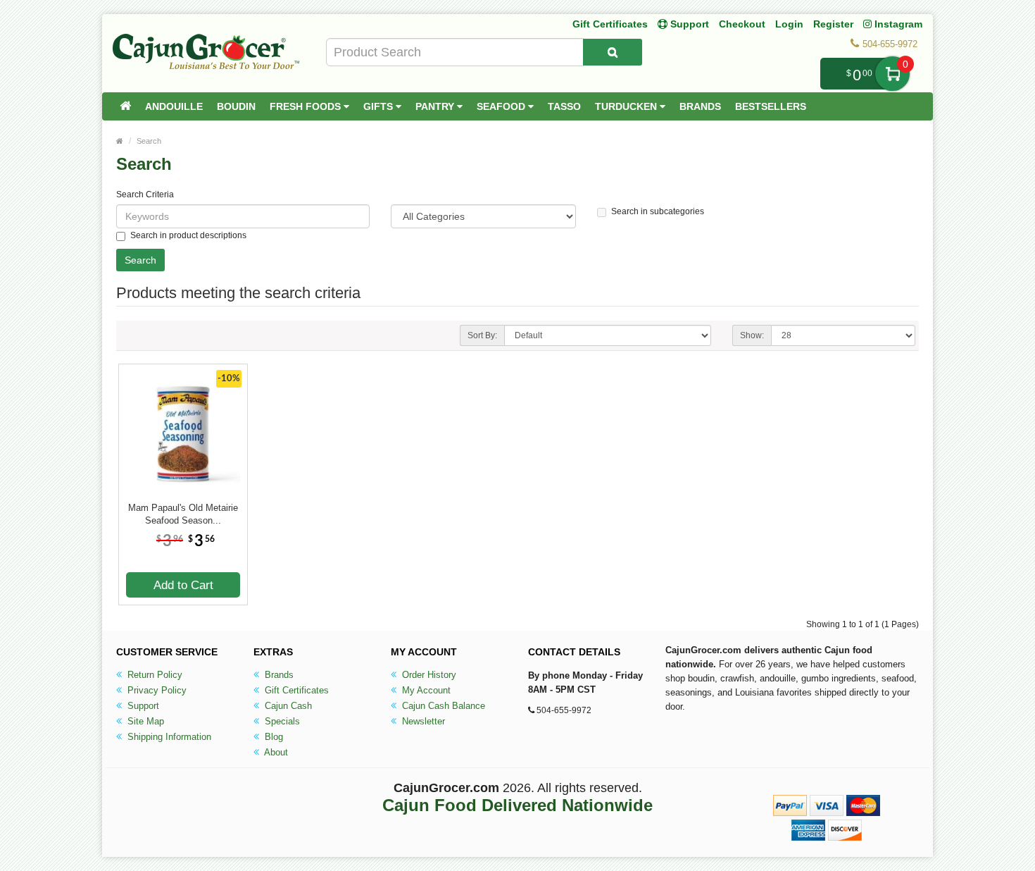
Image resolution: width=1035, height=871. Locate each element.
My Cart (892, 73)
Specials (281, 721)
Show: (752, 335)
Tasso (564, 106)
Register (833, 24)
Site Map (144, 721)
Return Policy (153, 674)
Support (142, 705)
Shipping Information (168, 736)
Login (789, 24)
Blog (272, 736)
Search (149, 141)
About (275, 752)
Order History (427, 674)
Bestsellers (770, 106)
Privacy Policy (156, 690)
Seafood (502, 106)
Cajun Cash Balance (442, 705)
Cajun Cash (287, 705)
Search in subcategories (657, 211)
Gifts (379, 106)
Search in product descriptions (188, 235)
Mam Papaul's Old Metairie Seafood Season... (183, 514)
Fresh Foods (307, 106)
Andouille (174, 106)
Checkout (742, 24)
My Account (425, 690)
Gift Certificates (610, 24)
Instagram (897, 24)
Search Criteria (145, 194)
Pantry (436, 106)
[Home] (125, 106)
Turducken (627, 106)
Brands (700, 106)
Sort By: (482, 335)
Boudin (236, 106)
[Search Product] (612, 52)
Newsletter (422, 721)
